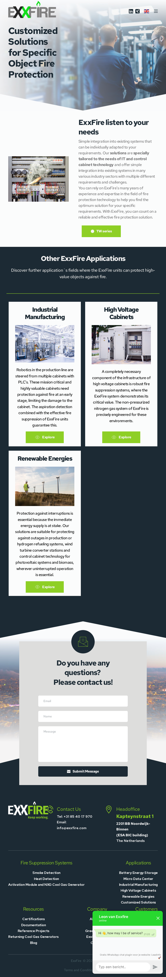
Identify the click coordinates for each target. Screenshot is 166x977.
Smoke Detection (46, 872)
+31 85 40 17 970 (78, 816)
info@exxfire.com (71, 828)
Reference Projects (33, 931)
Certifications (33, 919)
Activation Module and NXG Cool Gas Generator (46, 884)
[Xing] (137, 11)
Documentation (33, 925)
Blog (33, 942)
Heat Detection (46, 878)
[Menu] (156, 11)
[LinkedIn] (131, 11)
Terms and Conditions (80, 970)
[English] (147, 11)
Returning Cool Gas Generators (33, 936)
